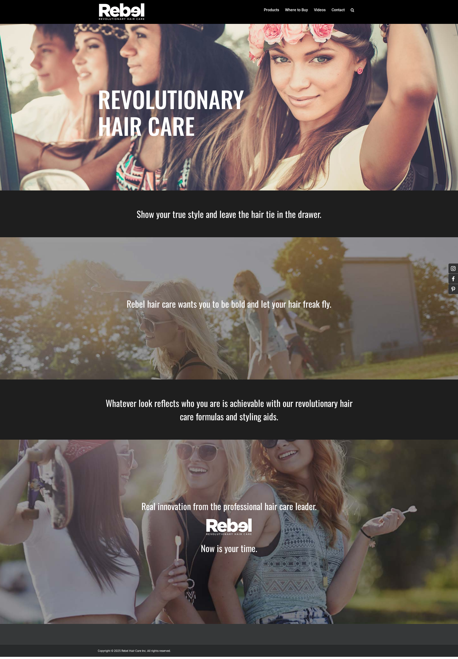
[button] (352, 10)
